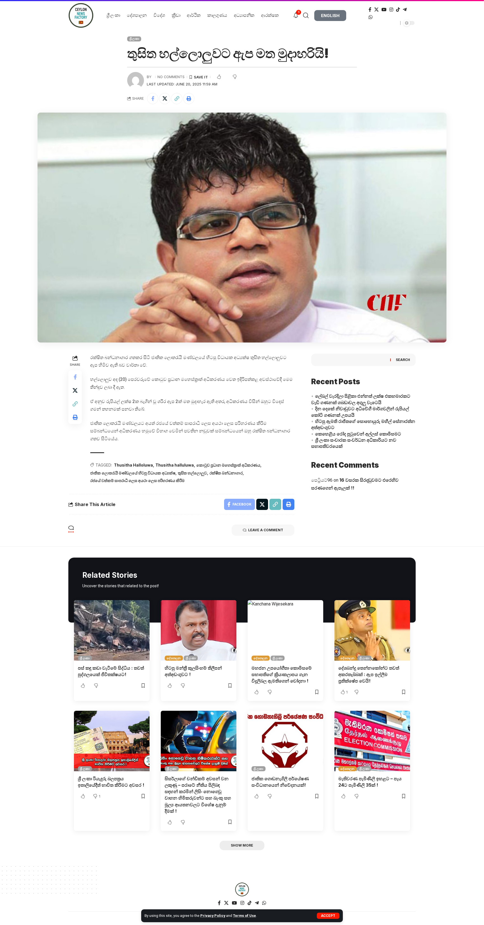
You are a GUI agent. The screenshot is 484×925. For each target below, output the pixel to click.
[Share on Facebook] (152, 98)
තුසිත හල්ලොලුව (192, 472)
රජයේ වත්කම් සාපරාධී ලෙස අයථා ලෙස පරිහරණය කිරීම (137, 480)
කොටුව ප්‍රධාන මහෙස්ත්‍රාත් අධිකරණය (228, 465)
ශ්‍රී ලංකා (134, 39)
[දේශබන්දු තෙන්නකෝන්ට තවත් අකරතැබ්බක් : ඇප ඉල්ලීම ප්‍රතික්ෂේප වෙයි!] (372, 630)
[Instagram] (391, 9)
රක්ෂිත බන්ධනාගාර (226, 472)
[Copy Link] (176, 98)
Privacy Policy (212, 916)
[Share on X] (164, 98)
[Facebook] (370, 9)
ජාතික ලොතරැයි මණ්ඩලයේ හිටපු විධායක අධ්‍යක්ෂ (132, 472)
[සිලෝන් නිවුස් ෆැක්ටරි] (242, 889)
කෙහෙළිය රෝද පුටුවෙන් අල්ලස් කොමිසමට (358, 434)
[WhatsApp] (370, 17)
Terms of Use (244, 916)
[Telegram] (404, 9)
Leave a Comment (265, 530)
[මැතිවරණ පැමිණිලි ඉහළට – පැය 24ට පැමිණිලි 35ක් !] (372, 741)
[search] (308, 15)
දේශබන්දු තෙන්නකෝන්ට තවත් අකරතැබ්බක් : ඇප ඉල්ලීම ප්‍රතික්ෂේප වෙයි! (368, 674)
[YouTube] (384, 9)
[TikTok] (398, 9)
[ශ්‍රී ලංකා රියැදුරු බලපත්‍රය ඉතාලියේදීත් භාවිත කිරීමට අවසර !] (112, 741)
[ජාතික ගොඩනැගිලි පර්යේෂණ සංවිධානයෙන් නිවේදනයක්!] (285, 741)
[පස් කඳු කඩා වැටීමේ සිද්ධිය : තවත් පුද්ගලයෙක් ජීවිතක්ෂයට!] (112, 630)
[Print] (188, 98)
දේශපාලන (174, 658)
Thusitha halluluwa (174, 465)
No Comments (171, 77)
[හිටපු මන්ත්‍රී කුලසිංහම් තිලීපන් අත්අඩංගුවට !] (198, 630)
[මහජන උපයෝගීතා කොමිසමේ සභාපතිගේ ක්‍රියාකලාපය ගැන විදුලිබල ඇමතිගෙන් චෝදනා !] (285, 630)
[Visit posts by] (135, 80)
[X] (376, 9)
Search (403, 360)
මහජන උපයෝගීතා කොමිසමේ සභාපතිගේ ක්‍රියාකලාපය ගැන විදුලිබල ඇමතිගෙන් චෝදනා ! (282, 674)
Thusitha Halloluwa (133, 465)
